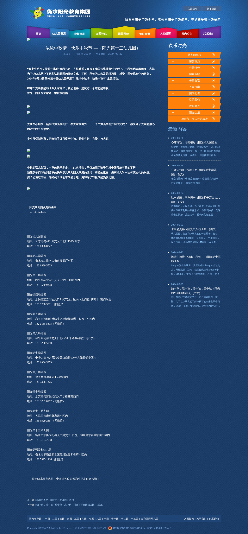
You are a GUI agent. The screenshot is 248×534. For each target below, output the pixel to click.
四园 (69, 518)
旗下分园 (211, 8)
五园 (76, 518)
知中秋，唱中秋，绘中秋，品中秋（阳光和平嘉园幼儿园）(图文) (69, 504)
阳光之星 (194, 112)
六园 (84, 518)
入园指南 (192, 8)
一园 (47, 518)
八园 (99, 518)
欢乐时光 (194, 106)
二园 (54, 518)
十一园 (115, 518)
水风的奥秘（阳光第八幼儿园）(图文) (55, 500)
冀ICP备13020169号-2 (159, 528)
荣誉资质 (79, 33)
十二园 (125, 518)
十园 (106, 518)
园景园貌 (123, 33)
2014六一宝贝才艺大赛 (194, 119)
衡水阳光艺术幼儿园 (85, 528)
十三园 (135, 518)
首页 (38, 33)
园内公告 (187, 33)
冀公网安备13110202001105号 (129, 528)
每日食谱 (144, 34)
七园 (91, 518)
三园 (62, 518)
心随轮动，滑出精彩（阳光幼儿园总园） (195, 142)
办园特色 (101, 33)
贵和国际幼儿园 (149, 518)
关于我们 (201, 518)
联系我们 (208, 33)
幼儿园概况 (59, 33)
